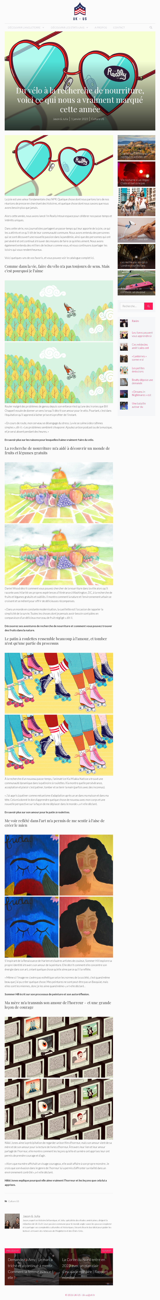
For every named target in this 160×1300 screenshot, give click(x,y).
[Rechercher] (148, 306)
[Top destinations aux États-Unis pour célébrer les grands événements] (136, 214)
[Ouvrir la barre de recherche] (151, 27)
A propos (101, 27)
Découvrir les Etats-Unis (67, 27)
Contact (119, 27)
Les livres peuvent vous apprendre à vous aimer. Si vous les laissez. (142, 337)
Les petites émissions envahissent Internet (139, 373)
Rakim (135, 321)
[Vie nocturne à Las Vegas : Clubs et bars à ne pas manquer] (136, 184)
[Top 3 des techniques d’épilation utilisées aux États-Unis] (136, 240)
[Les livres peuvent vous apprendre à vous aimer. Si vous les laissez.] (124, 336)
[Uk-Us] (80, 11)
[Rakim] (124, 324)
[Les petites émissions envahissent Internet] (124, 372)
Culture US (13, 1201)
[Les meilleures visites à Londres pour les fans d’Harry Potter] (136, 267)
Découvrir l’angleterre (24, 27)
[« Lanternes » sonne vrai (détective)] (124, 360)
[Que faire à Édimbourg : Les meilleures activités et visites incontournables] (136, 158)
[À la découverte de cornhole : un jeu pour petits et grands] (136, 293)
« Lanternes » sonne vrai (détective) (139, 359)
